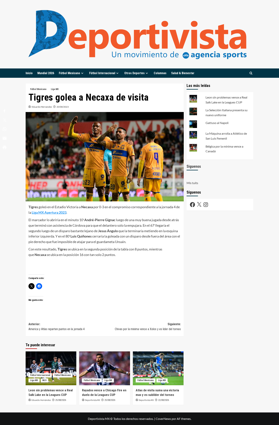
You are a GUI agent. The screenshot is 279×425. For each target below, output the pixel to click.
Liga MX (55, 89)
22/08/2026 (163, 400)
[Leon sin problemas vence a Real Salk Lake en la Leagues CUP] (51, 368)
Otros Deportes (134, 73)
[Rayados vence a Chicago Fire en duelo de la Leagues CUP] (104, 368)
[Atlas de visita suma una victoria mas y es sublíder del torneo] (158, 368)
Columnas (160, 73)
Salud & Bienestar (182, 73)
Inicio (29, 73)
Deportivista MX (92, 400)
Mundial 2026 (45, 73)
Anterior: (56, 326)
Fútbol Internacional (102, 73)
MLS (44, 380)
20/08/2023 (63, 106)
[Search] (251, 73)
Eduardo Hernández (42, 106)
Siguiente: (148, 326)
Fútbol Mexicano (69, 73)
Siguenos (194, 166)
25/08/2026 (60, 400)
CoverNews (163, 418)
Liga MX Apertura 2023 (49, 212)
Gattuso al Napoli (217, 123)
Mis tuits (192, 183)
